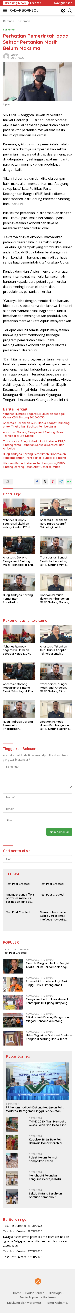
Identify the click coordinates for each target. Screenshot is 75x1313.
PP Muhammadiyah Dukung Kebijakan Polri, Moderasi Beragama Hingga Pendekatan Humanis (35, 1109)
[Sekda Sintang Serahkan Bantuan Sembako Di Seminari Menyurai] (12, 1196)
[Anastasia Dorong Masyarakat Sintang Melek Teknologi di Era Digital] (19, 545)
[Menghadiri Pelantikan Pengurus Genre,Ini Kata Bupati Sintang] (12, 1178)
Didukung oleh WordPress (24, 1302)
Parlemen (9, 29)
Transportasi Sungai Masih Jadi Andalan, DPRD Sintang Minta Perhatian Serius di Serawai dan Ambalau (34, 445)
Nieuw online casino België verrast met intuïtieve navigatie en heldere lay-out (53, 915)
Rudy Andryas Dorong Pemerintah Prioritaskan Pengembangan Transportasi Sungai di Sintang (34, 455)
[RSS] (38, 1281)
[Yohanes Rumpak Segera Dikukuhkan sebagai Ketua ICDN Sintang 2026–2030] (19, 507)
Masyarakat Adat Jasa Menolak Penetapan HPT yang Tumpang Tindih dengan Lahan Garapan (47, 1001)
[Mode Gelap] (63, 10)
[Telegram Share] (61, 481)
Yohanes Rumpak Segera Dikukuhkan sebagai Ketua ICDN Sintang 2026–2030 (34, 415)
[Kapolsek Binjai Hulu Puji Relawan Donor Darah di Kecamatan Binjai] (12, 1142)
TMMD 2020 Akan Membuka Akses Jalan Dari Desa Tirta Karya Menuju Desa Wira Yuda (47, 1123)
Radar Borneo (34, 1293)
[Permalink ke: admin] (6, 56)
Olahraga (55, 1293)
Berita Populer (29, 1297)
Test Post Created (18, 884)
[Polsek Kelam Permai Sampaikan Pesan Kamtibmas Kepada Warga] (12, 1160)
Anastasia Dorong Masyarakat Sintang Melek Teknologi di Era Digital (33, 434)
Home (17, 1293)
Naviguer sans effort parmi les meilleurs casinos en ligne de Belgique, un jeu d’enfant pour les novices (20, 898)
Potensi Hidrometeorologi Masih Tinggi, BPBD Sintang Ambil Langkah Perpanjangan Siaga (47, 983)
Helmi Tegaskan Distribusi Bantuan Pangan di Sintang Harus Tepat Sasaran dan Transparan (49, 1037)
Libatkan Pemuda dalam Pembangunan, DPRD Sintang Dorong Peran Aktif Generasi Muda (34, 465)
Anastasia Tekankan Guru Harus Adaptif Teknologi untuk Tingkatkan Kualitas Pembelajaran (36, 424)
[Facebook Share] (37, 481)
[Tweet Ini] (45, 481)
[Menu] (5, 10)
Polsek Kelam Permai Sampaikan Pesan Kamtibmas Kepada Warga (47, 1159)
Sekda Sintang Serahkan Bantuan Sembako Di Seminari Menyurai (45, 1195)
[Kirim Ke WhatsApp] (69, 481)
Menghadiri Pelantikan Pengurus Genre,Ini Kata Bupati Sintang (45, 1177)
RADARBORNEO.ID (23, 10)
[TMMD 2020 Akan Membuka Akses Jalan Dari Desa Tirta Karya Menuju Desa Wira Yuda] (12, 1124)
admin (14, 55)
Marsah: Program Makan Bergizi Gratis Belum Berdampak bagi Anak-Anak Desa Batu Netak (47, 965)
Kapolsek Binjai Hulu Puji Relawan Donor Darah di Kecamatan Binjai (45, 1141)
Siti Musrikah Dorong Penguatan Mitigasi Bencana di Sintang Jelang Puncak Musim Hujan (47, 1019)
